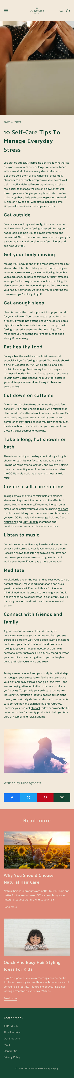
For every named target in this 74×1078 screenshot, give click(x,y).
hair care (63, 509)
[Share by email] (62, 798)
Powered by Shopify (48, 1068)
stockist (35, 708)
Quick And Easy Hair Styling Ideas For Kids (32, 966)
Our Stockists (12, 1038)
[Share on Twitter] (28, 798)
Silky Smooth (30, 521)
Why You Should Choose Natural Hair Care (29, 879)
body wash (30, 473)
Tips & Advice (12, 1032)
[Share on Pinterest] (45, 798)
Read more (10, 907)
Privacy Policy (12, 1057)
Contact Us (10, 1051)
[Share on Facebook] (12, 798)
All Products (11, 1026)
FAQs (7, 1044)
